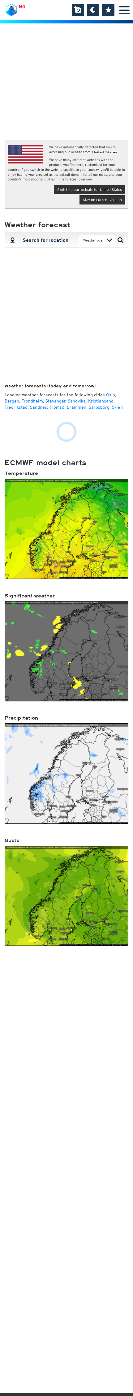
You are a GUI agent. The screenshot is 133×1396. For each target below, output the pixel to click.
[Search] (121, 240)
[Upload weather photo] (78, 10)
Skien (117, 407)
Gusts (12, 840)
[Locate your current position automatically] (12, 240)
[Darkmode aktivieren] (93, 10)
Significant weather (30, 596)
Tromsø (56, 407)
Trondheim (32, 401)
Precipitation (21, 718)
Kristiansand (101, 401)
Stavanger (55, 401)
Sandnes (38, 407)
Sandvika (77, 401)
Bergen (12, 401)
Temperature (21, 473)
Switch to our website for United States (89, 189)
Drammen (76, 407)
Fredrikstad (16, 407)
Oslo (110, 394)
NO (22, 6)
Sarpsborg (99, 407)
